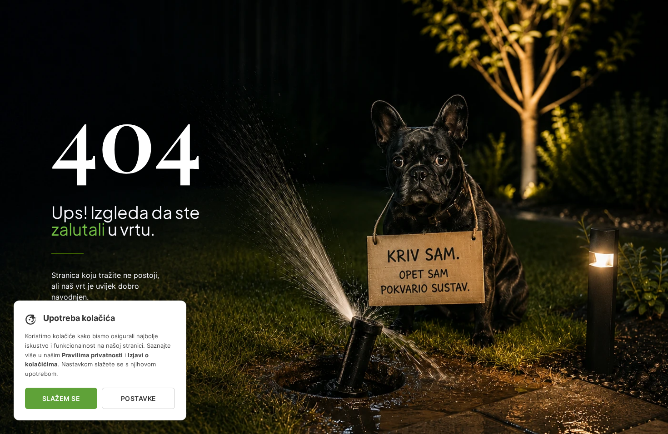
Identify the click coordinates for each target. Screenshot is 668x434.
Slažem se (61, 398)
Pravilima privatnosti (92, 355)
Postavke (138, 398)
